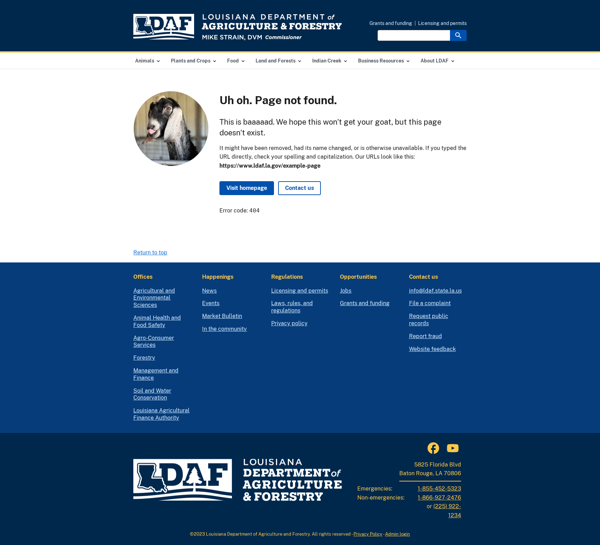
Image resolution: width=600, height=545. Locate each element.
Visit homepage (246, 188)
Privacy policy (289, 323)
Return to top (150, 252)
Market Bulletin (222, 316)
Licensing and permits (442, 23)
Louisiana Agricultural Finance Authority (161, 414)
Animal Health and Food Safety (157, 321)
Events (210, 303)
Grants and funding (390, 23)
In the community (224, 329)
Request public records (428, 320)
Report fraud (425, 336)
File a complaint (430, 303)
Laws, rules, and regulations (292, 307)
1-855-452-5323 (439, 488)
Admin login (397, 534)
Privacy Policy (367, 534)
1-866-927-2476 (439, 497)
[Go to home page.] (237, 27)
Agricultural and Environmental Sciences (154, 298)
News (209, 290)
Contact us (299, 188)
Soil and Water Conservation (152, 394)
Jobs (345, 290)
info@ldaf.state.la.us (435, 290)
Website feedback (432, 349)
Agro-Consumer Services (153, 342)
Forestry (144, 357)
